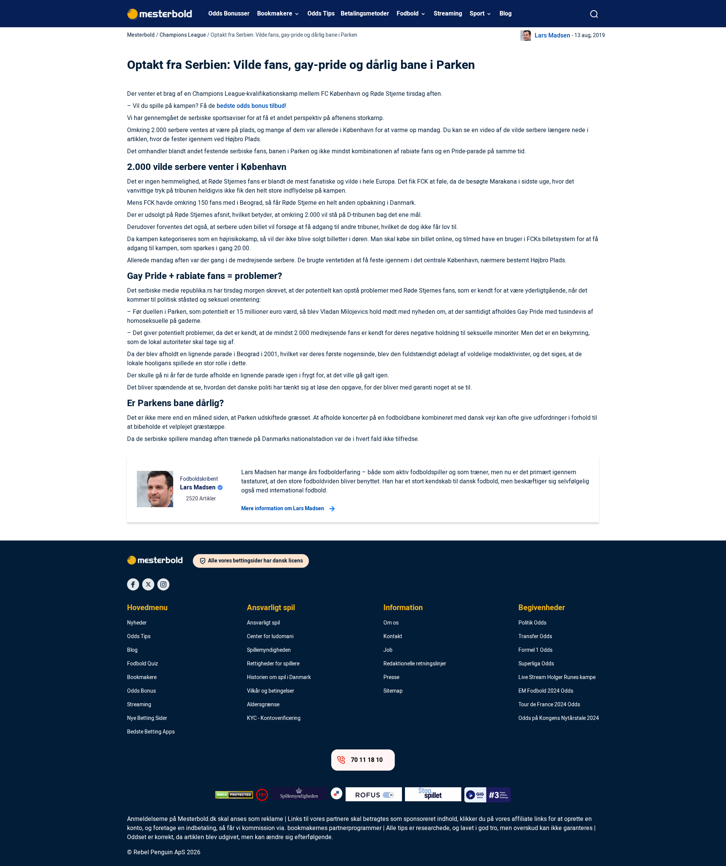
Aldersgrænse (263, 705)
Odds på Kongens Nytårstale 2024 (558, 718)
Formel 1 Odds (535, 650)
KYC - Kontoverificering (274, 718)
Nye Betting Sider (147, 718)
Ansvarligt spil (271, 608)
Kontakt (392, 636)
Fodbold (408, 13)
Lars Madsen (552, 35)
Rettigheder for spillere (273, 664)
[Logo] (160, 561)
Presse (391, 677)
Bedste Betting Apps (151, 732)
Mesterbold (141, 35)
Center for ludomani (270, 636)
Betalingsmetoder (365, 13)
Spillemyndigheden (269, 650)
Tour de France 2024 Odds (549, 705)
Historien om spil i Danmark (279, 677)
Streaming (448, 13)
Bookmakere (274, 13)
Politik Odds (532, 623)
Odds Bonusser (229, 13)
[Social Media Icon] (133, 584)
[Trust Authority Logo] (299, 794)
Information (403, 608)
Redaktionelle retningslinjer (414, 664)
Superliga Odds (536, 664)
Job (387, 650)
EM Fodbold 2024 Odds (545, 691)
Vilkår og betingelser (270, 691)
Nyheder (137, 623)
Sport (477, 13)
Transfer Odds (535, 636)
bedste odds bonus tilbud (251, 106)
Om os (391, 623)
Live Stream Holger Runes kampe (557, 677)
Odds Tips (321, 13)
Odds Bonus (141, 691)
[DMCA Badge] (234, 794)
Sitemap (393, 691)
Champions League (183, 35)
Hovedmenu (147, 608)
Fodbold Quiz (142, 664)
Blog (506, 13)
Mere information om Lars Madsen (282, 508)
